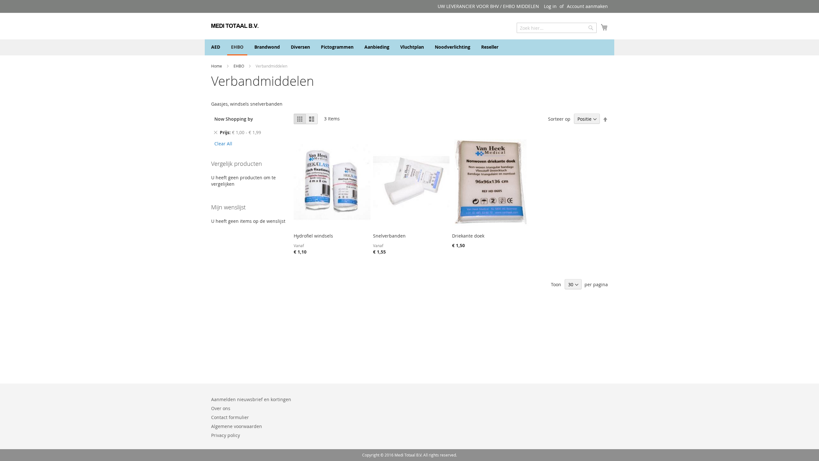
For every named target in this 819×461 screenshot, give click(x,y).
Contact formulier (230, 417)
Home (217, 66)
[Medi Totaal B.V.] (234, 25)
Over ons (220, 408)
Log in (550, 6)
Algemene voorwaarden (236, 426)
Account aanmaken (587, 6)
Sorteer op (559, 119)
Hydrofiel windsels (313, 236)
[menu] (409, 47)
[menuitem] (215, 47)
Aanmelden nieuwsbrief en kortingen (251, 399)
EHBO (239, 66)
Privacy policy (225, 435)
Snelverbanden (389, 236)
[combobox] (557, 28)
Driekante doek (468, 236)
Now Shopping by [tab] (233, 119)
